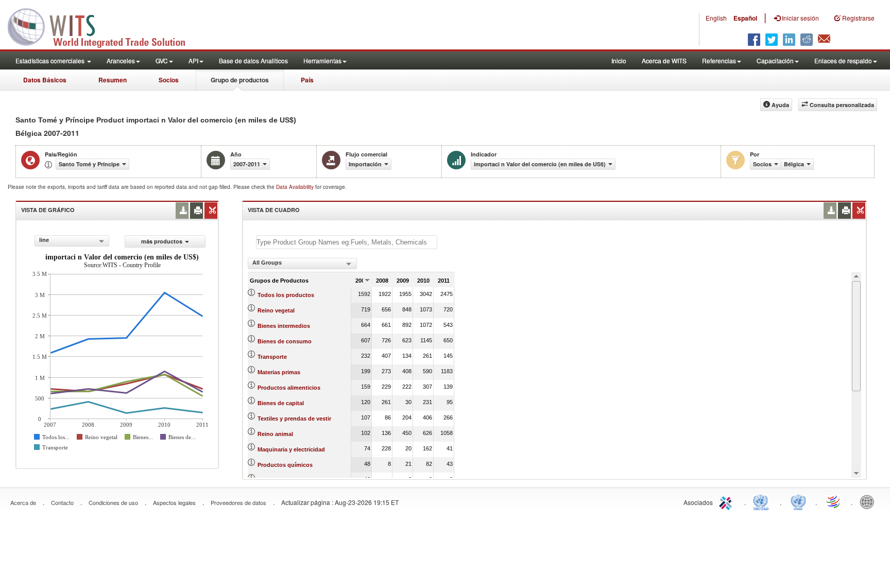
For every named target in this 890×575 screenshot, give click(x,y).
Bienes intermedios (284, 326)
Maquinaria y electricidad (291, 449)
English (716, 17)
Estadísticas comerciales (50, 60)
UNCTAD (762, 501)
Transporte (272, 357)
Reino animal (275, 434)
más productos (161, 241)
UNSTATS (798, 501)
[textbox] (346, 242)
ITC (727, 501)
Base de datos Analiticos (253, 60)
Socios (169, 79)
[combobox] (72, 241)
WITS (103, 25)
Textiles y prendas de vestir (294, 418)
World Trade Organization (834, 501)
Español (745, 18)
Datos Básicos (44, 79)
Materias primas (279, 372)
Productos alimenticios (289, 388)
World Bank (869, 501)
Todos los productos (286, 295)
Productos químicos (285, 465)
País (307, 79)
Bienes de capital (281, 403)
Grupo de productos (240, 79)
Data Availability (295, 186)
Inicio (618, 60)
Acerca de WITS (664, 60)
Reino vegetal (276, 310)
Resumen (112, 79)
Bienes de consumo (285, 341)
